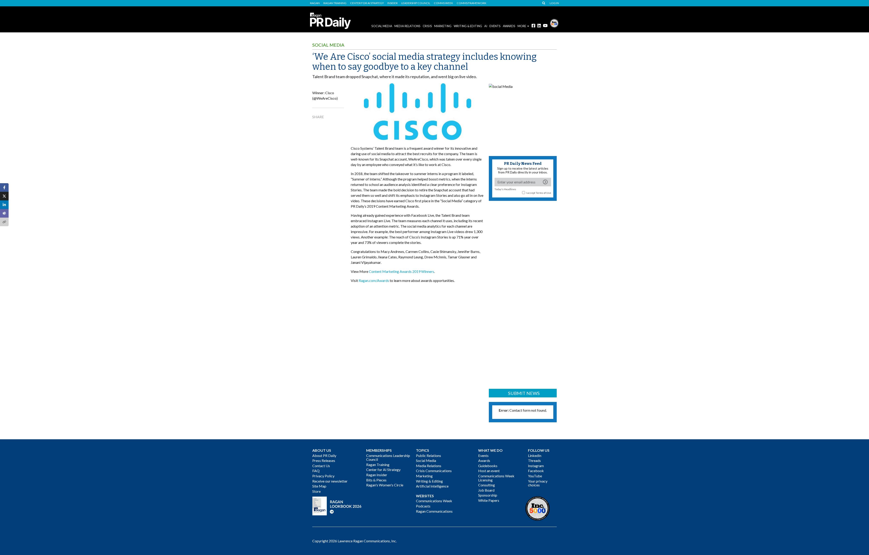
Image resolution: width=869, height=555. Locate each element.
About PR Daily (324, 455)
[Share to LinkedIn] (4, 204)
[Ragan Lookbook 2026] (337, 505)
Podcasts (423, 506)
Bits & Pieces (376, 480)
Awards (484, 460)
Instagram (536, 466)
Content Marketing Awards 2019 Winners (401, 271)
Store (316, 491)
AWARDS (509, 26)
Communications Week (434, 501)
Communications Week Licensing (496, 478)
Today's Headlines (505, 189)
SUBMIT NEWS (524, 393)
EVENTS (495, 26)
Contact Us (321, 466)
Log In (554, 3)
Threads (534, 460)
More (522, 26)
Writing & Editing (468, 26)
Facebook (536, 471)
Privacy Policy (323, 476)
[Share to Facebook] (4, 187)
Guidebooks (487, 466)
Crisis (427, 26)
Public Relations (428, 455)
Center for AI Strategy (367, 3)
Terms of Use (543, 192)
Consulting (486, 485)
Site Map (319, 486)
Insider (392, 3)
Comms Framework (471, 3)
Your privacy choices (537, 483)
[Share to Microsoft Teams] (4, 213)
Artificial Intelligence (432, 486)
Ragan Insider (376, 475)
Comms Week (443, 3)
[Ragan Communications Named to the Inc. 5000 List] (554, 22)
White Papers (488, 500)
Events (483, 455)
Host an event (489, 471)
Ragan (315, 3)
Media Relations (407, 26)
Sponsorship (487, 495)
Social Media (381, 26)
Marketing (442, 26)
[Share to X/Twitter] (4, 196)
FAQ (316, 471)
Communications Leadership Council (388, 457)
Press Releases (323, 460)
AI (485, 26)
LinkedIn (534, 455)
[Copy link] (4, 222)
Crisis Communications (434, 471)
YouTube (535, 476)
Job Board (486, 490)
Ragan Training (334, 3)
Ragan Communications (434, 511)
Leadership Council (415, 3)
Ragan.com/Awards (374, 280)
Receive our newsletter (330, 481)
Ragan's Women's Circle (384, 485)
